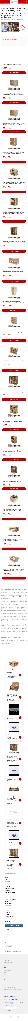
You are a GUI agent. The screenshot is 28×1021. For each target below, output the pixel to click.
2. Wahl (6, 879)
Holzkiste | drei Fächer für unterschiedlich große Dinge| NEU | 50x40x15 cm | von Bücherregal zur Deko (14, 361)
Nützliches (7, 907)
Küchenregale (8, 897)
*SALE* (6, 877)
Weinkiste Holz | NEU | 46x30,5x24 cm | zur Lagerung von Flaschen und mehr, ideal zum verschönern (13, 570)
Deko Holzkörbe (8, 886)
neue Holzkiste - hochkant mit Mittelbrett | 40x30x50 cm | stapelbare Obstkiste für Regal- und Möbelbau (14, 153)
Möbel (6, 901)
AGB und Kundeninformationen (9, 987)
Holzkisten (7, 890)
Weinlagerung (8, 918)
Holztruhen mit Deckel (10, 892)
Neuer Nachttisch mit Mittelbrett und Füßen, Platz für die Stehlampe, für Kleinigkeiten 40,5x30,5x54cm (14, 481)
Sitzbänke (7, 914)
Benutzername (8, 933)
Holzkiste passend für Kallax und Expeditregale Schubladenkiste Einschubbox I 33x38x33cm (12, 510)
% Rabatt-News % (8, 1005)
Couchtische (8, 884)
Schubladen (7, 912)
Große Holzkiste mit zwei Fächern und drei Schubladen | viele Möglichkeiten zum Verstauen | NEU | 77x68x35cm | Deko (14, 421)
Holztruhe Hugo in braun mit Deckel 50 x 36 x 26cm (13, 64)
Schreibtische (8, 910)
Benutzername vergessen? (17, 951)
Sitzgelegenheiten (9, 916)
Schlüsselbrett (8, 908)
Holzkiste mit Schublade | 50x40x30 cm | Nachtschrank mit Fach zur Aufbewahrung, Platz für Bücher (14, 183)
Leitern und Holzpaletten (10, 899)
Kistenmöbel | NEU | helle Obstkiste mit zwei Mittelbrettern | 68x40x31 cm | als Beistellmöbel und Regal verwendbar (13, 302)
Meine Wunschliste (14, 925)
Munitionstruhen (8, 903)
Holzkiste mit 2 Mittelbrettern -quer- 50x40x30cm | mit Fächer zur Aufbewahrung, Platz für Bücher (14, 242)
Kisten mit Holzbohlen (10, 894)
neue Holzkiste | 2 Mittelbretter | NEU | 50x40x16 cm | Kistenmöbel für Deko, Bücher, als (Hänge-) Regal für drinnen (13, 331)
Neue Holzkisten (8, 905)
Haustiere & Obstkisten (10, 888)
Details (14, 72)
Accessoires (7, 881)
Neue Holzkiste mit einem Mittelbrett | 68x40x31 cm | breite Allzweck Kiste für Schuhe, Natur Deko (13, 272)
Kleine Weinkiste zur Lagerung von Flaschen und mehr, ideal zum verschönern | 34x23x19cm (14, 540)
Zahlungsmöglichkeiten (8, 962)
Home (2, 4)
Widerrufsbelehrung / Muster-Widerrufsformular (12, 989)
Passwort (7, 937)
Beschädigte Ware (7, 970)
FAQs (5, 972)
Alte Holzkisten (8, 883)
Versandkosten (7, 960)
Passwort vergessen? (8, 951)
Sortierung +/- (13, 39)
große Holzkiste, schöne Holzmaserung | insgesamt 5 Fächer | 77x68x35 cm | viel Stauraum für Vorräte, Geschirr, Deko (13, 391)
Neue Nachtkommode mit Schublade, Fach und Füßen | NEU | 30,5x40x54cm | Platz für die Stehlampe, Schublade (14, 451)
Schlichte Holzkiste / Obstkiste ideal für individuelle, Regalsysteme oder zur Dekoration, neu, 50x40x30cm (13, 94)
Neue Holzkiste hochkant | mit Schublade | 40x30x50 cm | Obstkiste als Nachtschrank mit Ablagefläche (13, 213)
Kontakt (5, 974)
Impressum (6, 985)
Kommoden (7, 895)
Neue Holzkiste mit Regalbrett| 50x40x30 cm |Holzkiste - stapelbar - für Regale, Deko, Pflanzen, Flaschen (14, 124)
